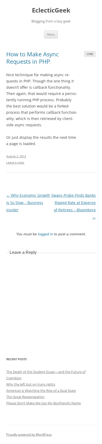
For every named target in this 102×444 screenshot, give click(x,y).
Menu (51, 34)
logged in (45, 234)
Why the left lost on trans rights (30, 384)
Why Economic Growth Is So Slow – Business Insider (28, 202)
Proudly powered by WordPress (29, 434)
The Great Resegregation (25, 396)
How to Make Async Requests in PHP (32, 57)
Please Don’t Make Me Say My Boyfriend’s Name (43, 403)
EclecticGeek (51, 10)
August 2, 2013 (16, 156)
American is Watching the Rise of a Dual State (41, 390)
